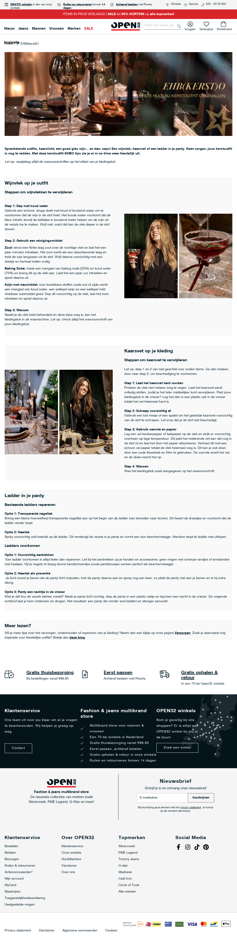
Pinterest (206, 847)
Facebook (178, 847)
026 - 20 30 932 (216, 4)
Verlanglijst (206, 28)
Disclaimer (46, 931)
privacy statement (191, 807)
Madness (125, 872)
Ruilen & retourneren (20, 866)
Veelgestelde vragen (20, 904)
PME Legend (127, 853)
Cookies (111, 931)
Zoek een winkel (177, 747)
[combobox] (162, 25)
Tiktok (197, 847)
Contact (18, 748)
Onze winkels (71, 853)
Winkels (176, 4)
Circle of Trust (128, 885)
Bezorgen (12, 859)
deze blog (77, 637)
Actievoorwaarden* (19, 872)
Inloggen (190, 28)
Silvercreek (126, 846)
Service (193, 4)
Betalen (10, 853)
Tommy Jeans (128, 859)
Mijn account (14, 878)
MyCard (10, 885)
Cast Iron (125, 878)
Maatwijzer (13, 891)
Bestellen (11, 846)
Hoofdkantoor (71, 859)
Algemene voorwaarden (79, 931)
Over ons (68, 872)
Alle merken (127, 891)
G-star (123, 866)
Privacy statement (18, 931)
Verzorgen (182, 633)
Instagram (188, 847)
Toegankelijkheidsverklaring (25, 898)
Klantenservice (72, 846)
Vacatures (69, 866)
